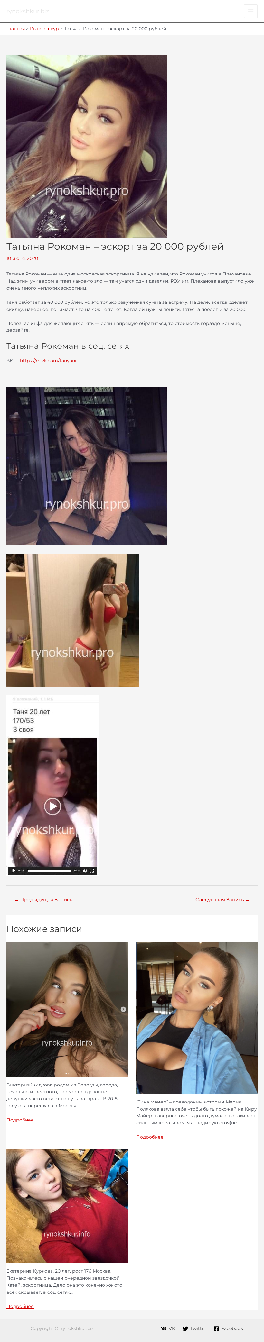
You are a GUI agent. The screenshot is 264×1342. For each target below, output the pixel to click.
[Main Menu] (251, 11)
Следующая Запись (222, 900)
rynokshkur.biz (27, 11)
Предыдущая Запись (43, 900)
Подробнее (20, 1119)
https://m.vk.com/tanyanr (48, 360)
